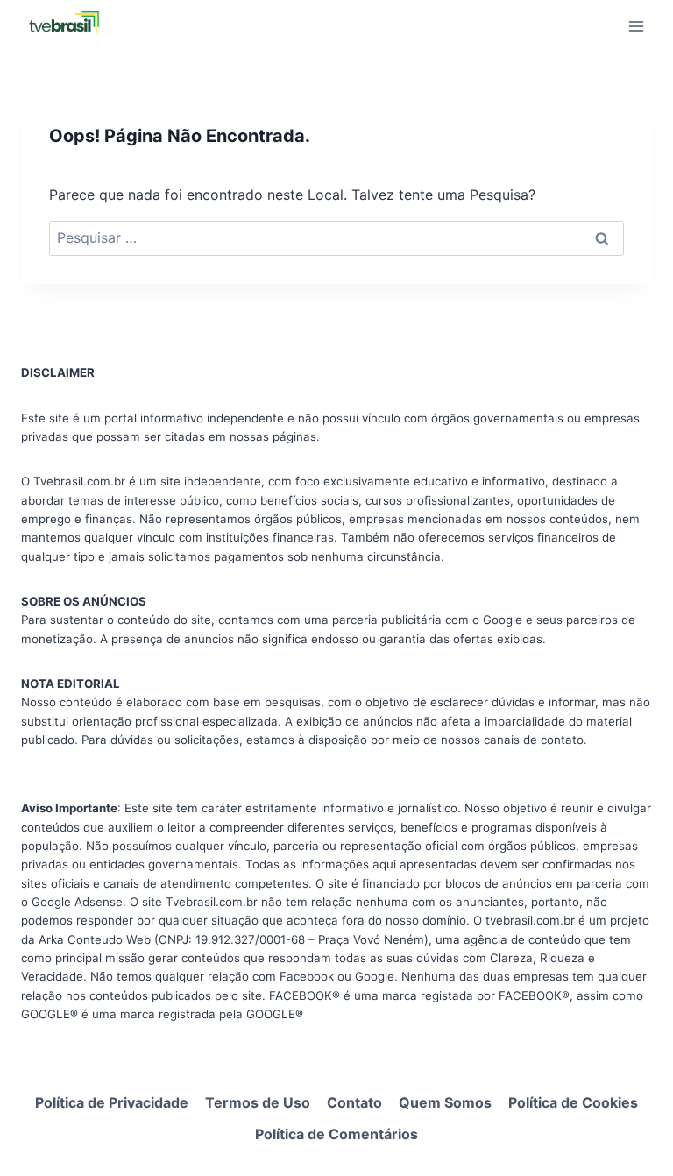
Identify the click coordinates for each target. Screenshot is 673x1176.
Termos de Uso (257, 1102)
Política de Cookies (573, 1102)
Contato (354, 1102)
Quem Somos (445, 1102)
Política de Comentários (336, 1134)
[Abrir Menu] (636, 25)
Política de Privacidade (111, 1102)
